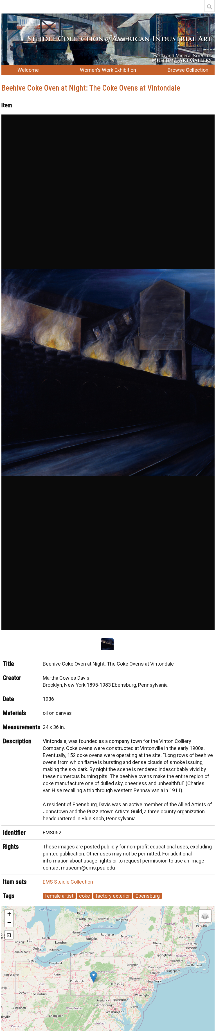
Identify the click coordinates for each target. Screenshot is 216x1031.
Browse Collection (188, 70)
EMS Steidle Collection (68, 882)
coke (84, 896)
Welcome (28, 70)
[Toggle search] (209, 7)
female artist (59, 896)
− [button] (9, 922)
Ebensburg (148, 896)
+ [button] (9, 913)
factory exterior (113, 896)
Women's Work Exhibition (108, 70)
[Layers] (205, 916)
